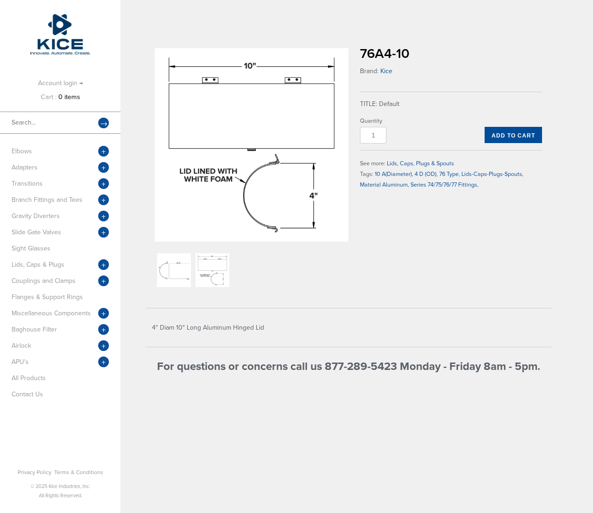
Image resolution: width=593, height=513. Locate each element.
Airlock (21, 346)
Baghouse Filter (34, 329)
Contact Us (27, 394)
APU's (20, 362)
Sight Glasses (31, 248)
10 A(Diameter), (394, 174)
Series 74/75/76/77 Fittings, (444, 184)
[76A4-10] (251, 145)
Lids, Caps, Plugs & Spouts (420, 163)
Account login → (60, 83)
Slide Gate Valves (36, 232)
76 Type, (449, 174)
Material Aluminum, (384, 184)
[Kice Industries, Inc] (60, 18)
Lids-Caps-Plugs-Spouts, (492, 174)
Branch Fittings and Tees (47, 200)
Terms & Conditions (78, 472)
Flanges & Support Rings (47, 297)
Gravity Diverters (36, 216)
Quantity (371, 121)
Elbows (22, 151)
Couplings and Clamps (44, 281)
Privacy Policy (34, 472)
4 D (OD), (426, 174)
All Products (29, 378)
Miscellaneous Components (51, 313)
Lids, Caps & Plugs (38, 265)
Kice (386, 71)
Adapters (25, 167)
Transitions (27, 184)
